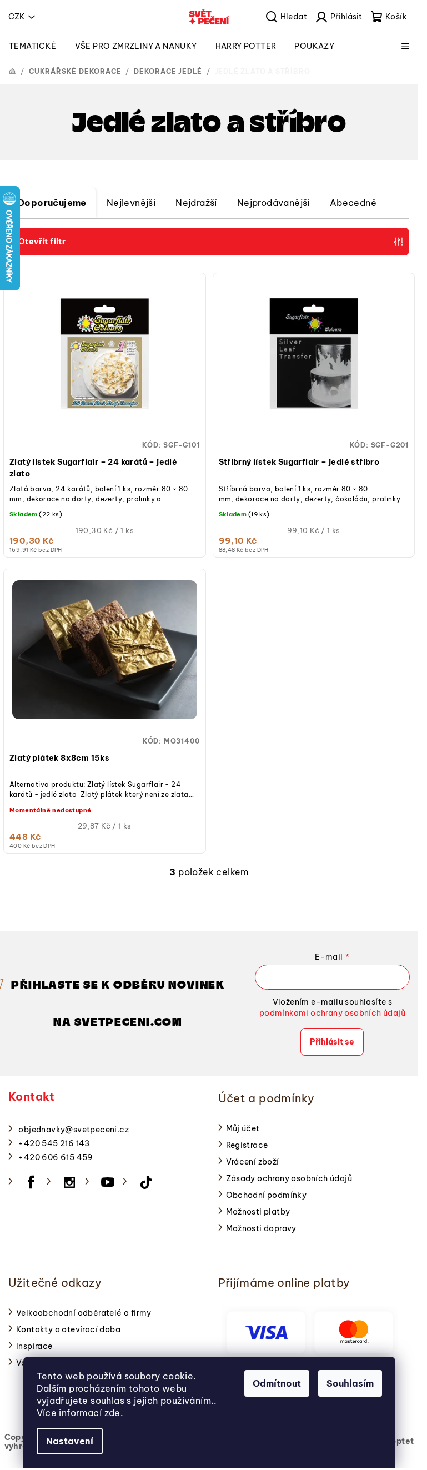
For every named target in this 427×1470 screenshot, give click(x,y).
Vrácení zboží (252, 1162)
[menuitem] (33, 46)
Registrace (247, 1145)
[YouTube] (107, 1182)
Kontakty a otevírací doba (68, 1329)
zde (112, 1412)
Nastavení (69, 1441)
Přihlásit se (332, 1042)
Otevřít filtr (42, 242)
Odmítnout (277, 1383)
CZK (16, 17)
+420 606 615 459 (55, 1157)
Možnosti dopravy (261, 1228)
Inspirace (34, 1346)
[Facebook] (31, 1182)
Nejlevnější (131, 202)
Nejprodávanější (273, 202)
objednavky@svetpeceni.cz (73, 1130)
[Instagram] (69, 1182)
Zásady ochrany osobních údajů (289, 1178)
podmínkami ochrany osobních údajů (332, 1013)
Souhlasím (350, 1383)
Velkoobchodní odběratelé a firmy (84, 1313)
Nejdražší (196, 202)
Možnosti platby (258, 1212)
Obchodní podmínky (266, 1195)
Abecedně (353, 202)
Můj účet (243, 1128)
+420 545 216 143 (53, 1143)
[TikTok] (146, 1182)
